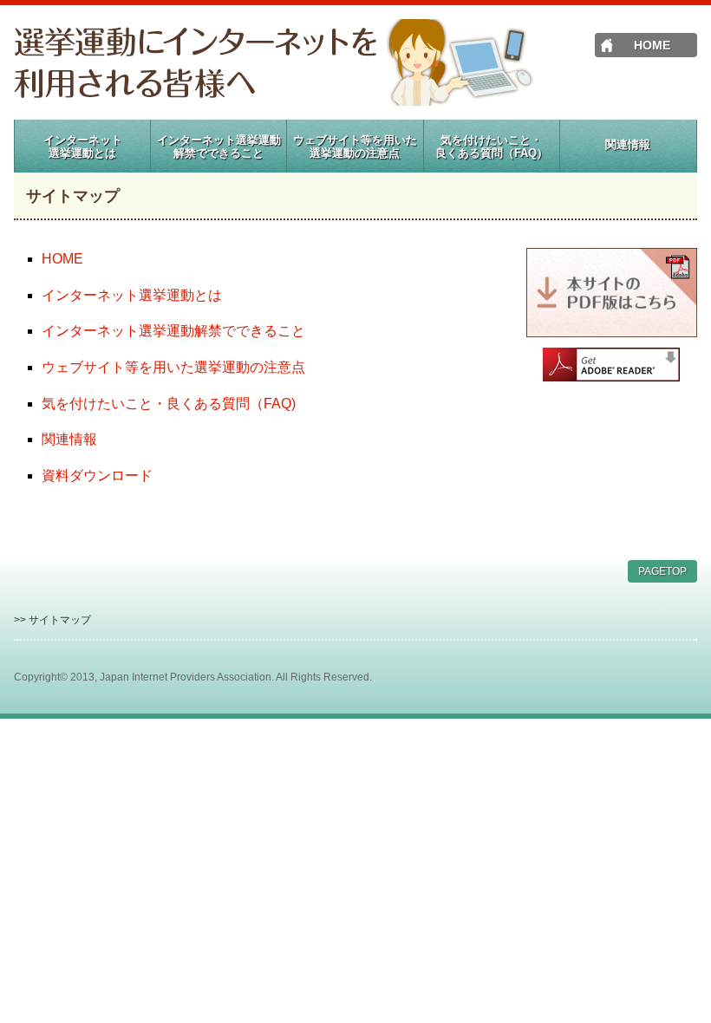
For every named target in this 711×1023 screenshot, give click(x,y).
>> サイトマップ (52, 620)
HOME (652, 45)
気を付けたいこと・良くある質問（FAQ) (169, 403)
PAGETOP (662, 571)
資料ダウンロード (97, 475)
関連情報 (69, 439)
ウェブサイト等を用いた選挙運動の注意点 (173, 367)
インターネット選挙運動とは (132, 295)
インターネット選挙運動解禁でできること (173, 330)
